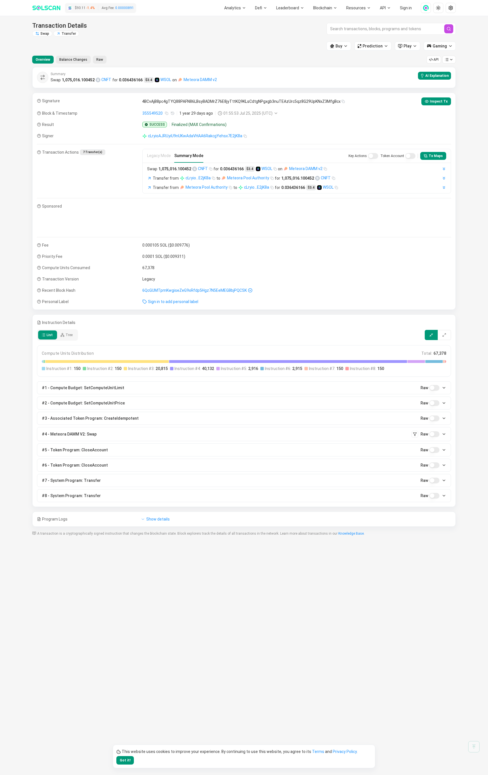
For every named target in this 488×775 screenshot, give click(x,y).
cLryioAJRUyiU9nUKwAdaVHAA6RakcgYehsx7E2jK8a (195, 136)
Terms (318, 751)
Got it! (125, 760)
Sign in (406, 8)
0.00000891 (124, 8)
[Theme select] (438, 8)
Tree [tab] (69, 335)
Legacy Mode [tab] (159, 155)
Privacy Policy (345, 751)
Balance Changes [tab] (73, 60)
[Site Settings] (451, 8)
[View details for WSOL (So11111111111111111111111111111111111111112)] (157, 80)
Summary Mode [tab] (188, 155)
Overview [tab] (43, 60)
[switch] (373, 156)
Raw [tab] (99, 60)
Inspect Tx (439, 101)
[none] (423, 8)
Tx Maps (436, 156)
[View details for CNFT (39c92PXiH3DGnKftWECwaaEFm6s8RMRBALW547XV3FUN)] (98, 80)
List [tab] (50, 335)
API (436, 60)
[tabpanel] (244, 297)
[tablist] (69, 60)
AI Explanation (437, 76)
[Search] (448, 28)
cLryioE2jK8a (198, 178)
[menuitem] (235, 8)
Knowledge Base (351, 533)
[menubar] (325, 8)
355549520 (152, 113)
